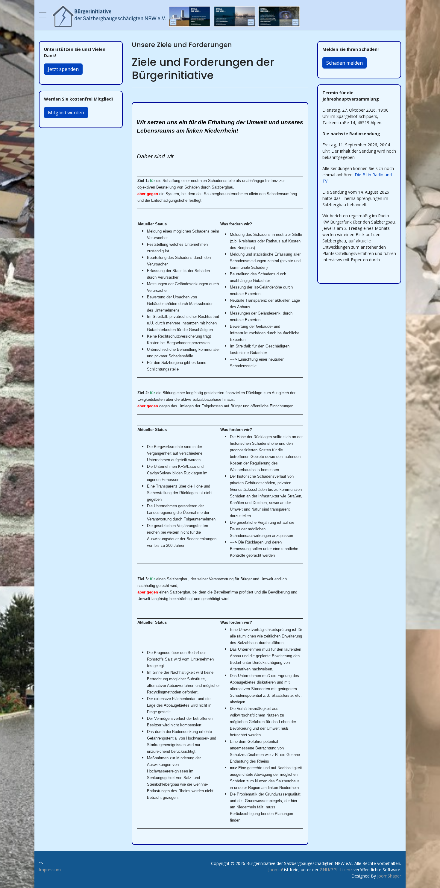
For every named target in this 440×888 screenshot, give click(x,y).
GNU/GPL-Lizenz (336, 869)
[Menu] (42, 15)
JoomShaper (389, 876)
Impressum (50, 869)
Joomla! (275, 869)
